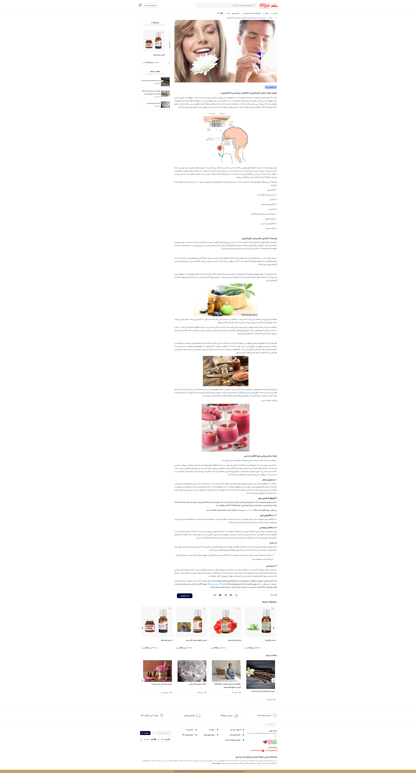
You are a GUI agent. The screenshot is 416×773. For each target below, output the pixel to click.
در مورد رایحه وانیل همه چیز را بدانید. (150, 80)
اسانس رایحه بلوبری (153, 55)
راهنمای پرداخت (235, 735)
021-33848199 (255, 751)
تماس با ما (189, 730)
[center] (254, 5)
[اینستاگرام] (269, 742)
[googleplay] (166, 739)
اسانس (275, 13)
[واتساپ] (274, 742)
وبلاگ (219, 13)
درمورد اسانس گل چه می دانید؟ (161, 684)
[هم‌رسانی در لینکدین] (231, 595)
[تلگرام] (264, 742)
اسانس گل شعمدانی (234, 640)
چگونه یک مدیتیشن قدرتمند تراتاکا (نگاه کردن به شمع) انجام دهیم (151, 92)
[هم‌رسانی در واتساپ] (236, 595)
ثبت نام (147, 5)
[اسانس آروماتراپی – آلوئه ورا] (260, 621)
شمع (266, 13)
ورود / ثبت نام (234, 730)
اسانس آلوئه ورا (270, 640)
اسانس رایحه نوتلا (166, 640)
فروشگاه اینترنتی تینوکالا (216, 583)
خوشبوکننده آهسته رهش (252, 13)
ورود (152, 5)
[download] (144, 739)
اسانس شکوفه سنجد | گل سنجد (196, 640)
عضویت (146, 733)
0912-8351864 (270, 751)
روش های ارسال (209, 735)
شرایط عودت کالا (187, 735)
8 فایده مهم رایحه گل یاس (153, 103)
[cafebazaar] (155, 739)
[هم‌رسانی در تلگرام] (225, 595)
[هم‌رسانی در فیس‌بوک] (215, 595)
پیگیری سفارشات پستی (232, 740)
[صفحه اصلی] (276, 18)
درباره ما (211, 730)
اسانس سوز (236, 13)
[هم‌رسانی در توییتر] (220, 595)
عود (228, 13)
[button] (273, 627)
